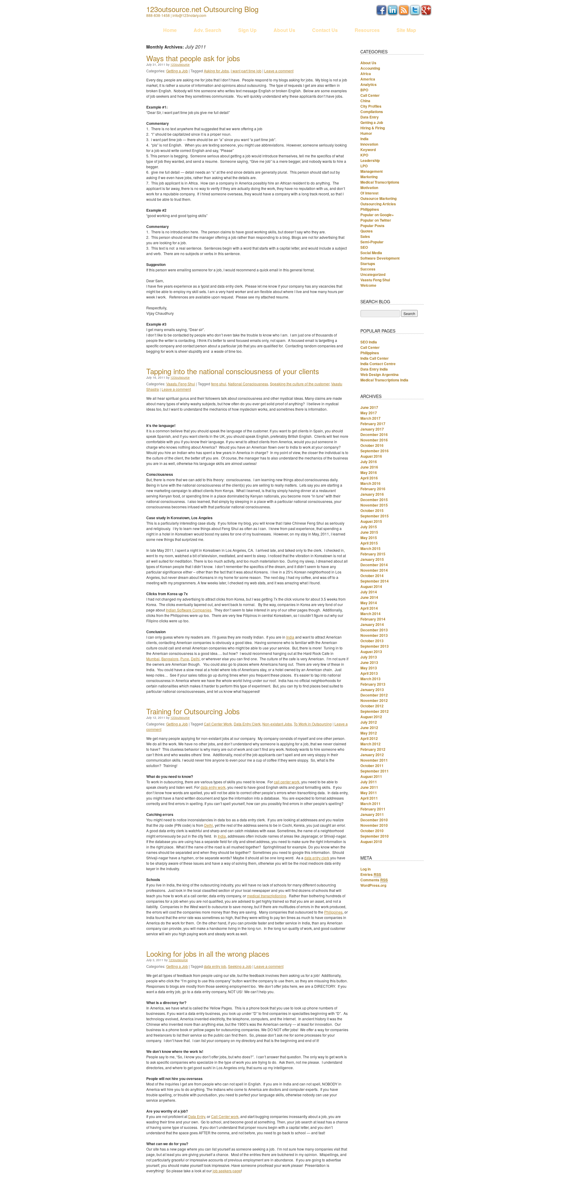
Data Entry (196, 1116)
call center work (286, 781)
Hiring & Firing (372, 128)
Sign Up (247, 30)
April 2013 (369, 673)
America (367, 79)
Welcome (368, 285)
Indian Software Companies (188, 609)
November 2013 (374, 635)
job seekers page (227, 1170)
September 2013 (374, 646)
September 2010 (374, 836)
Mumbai (153, 658)
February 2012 (372, 749)
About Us (284, 30)
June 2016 (369, 467)
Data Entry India (374, 369)
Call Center (370, 95)
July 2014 (368, 592)
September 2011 (374, 771)
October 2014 (372, 575)
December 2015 (374, 499)
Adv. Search (207, 30)
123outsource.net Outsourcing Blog (202, 9)
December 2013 (374, 630)
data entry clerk (316, 857)
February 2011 (372, 809)
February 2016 (372, 488)
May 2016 (368, 472)
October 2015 (372, 510)
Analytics (368, 84)
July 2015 (368, 526)
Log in (365, 869)
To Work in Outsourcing (313, 723)
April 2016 (369, 478)
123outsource (180, 64)
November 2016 (374, 440)
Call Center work (225, 1116)
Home (170, 30)
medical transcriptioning (266, 895)
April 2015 (369, 543)
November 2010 (374, 825)
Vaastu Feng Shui (180, 383)
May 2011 (368, 792)
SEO (364, 247)
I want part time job (246, 70)
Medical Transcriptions (379, 182)
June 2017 (369, 407)
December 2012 (374, 695)
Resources (367, 30)
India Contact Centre (378, 363)
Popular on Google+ (377, 214)
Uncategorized (372, 274)
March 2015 (370, 548)
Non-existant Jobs (277, 723)
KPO (364, 155)
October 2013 (372, 640)
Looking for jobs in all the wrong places (207, 953)
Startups (367, 263)
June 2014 (369, 597)
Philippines (333, 911)
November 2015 (374, 505)
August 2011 (371, 776)
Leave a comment (278, 70)
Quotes (366, 231)
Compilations (371, 111)
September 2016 (374, 450)
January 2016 (372, 494)
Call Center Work (218, 723)
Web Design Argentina (379, 374)
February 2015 (372, 554)
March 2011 (370, 803)
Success (367, 269)
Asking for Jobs (216, 70)
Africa (365, 73)
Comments (374, 880)
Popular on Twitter (375, 220)
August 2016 (371, 456)
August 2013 (371, 651)
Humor (366, 133)
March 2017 (370, 418)
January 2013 (372, 689)
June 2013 (369, 662)
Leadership (370, 160)
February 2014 (372, 619)
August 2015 (371, 521)
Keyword (368, 149)
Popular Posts (372, 225)
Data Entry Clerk (247, 723)
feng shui (218, 383)
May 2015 (368, 537)
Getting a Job (177, 70)
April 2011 (369, 798)
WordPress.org (373, 885)
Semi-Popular (372, 242)
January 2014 (372, 624)
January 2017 (372, 429)
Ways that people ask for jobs (193, 58)
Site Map (406, 30)
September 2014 (374, 581)
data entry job (215, 966)
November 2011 (374, 760)
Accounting (370, 68)
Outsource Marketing (378, 198)
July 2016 (368, 461)
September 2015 (374, 516)
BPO (364, 90)
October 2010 (372, 830)
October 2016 (372, 445)
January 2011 (372, 814)
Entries (370, 874)
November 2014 (374, 570)
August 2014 (371, 586)
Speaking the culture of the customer (299, 383)
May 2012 (368, 733)
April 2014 (369, 608)
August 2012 (371, 716)
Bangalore (170, 658)
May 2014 (368, 602)
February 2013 (372, 684)
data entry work (213, 787)
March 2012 (370, 744)
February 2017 (372, 423)
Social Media (371, 252)
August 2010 (371, 841)
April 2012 (369, 738)
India (290, 637)
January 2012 (372, 754)
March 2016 (370, 483)
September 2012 (374, 711)
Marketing (369, 176)
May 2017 (368, 412)
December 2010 (374, 820)
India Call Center (374, 358)
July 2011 (368, 782)
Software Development (380, 258)
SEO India (368, 342)
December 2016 (374, 434)
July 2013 (368, 657)
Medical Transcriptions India (384, 380)
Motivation (369, 187)
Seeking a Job (240, 966)
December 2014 (374, 564)
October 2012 (372, 706)
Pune (184, 658)
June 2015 (369, 532)
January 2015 (372, 559)
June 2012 (369, 727)
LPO (364, 166)
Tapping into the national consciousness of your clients (232, 371)
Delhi (195, 658)
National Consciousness (248, 383)
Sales (365, 236)
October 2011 (372, 765)
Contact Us (325, 30)
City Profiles (370, 106)
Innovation (369, 144)
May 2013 (368, 668)
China (365, 100)
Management (371, 171)
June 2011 (369, 787)
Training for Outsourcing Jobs (193, 711)
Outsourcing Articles (378, 204)
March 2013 (370, 678)
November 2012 (374, 700)
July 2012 (368, 722)
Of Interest (369, 193)
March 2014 (370, 613)
